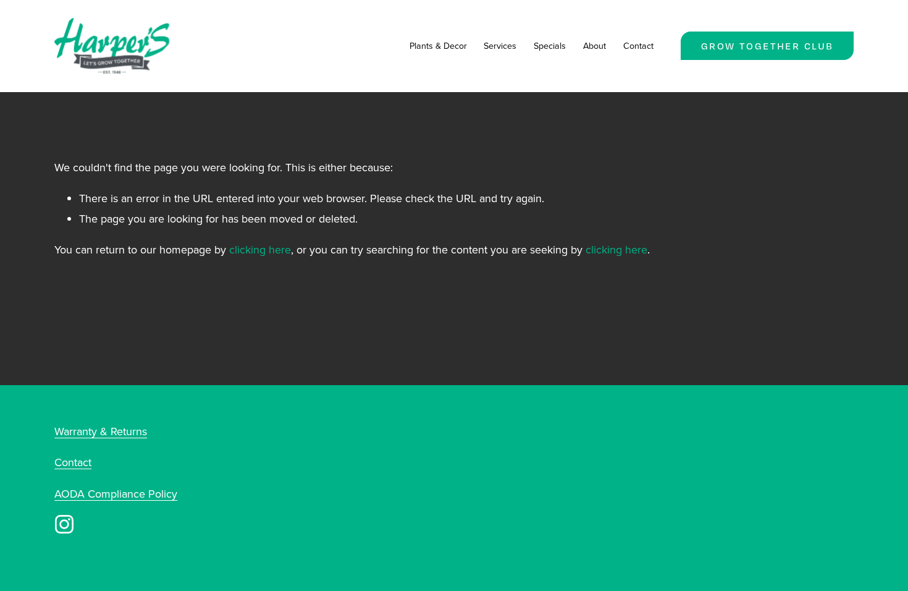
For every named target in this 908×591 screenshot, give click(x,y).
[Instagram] (64, 524)
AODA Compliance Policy (115, 493)
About (594, 45)
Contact (638, 45)
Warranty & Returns (100, 431)
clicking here (260, 249)
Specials (550, 45)
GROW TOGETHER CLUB (767, 46)
